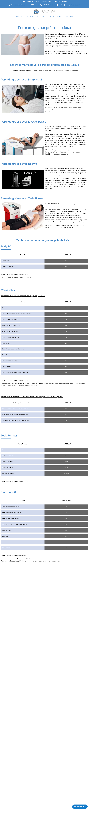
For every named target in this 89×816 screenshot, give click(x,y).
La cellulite (30, 17)
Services (40, 17)
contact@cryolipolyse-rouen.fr (69, 5)
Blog (59, 17)
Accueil (19, 17)
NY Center (83, 806)
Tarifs (51, 17)
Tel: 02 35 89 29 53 (49, 5)
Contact (69, 17)
